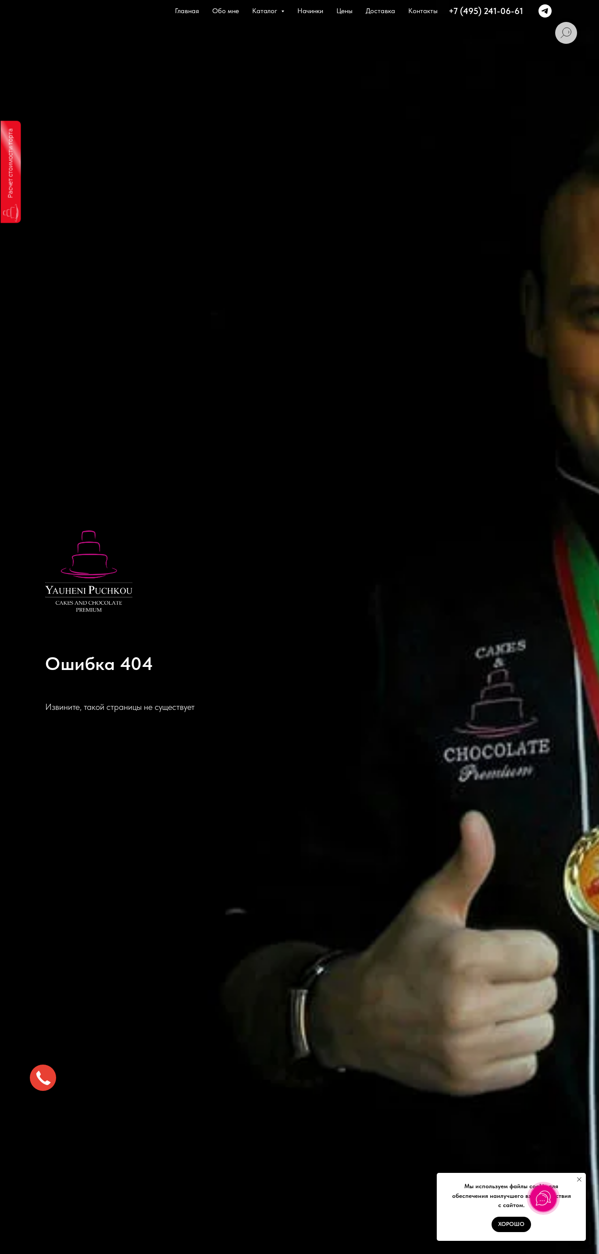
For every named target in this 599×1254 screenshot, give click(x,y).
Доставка (380, 11)
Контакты (423, 11)
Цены (344, 11)
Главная (187, 11)
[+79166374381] (545, 11)
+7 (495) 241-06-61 (486, 11)
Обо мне (225, 11)
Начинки (310, 11)
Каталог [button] (265, 11)
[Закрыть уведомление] (579, 1179)
